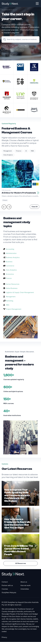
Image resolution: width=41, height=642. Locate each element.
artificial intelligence (10, 46)
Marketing (9, 301)
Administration (11, 253)
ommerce (10, 266)
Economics (10, 274)
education (19, 50)
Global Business (11, 288)
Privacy (4, 637)
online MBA (24, 46)
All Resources (20, 563)
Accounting (10, 249)
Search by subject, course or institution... (23, 39)
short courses (8, 50)
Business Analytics (13, 257)
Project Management (13, 309)
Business (9, 262)
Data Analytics (8, 155)
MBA (32, 151)
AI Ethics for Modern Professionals (19, 193)
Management (7, 151)
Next (9, 207)
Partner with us (7, 585)
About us (23, 582)
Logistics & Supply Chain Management (20, 292)
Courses (5, 589)
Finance (18, 151)
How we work (25, 585)
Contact (5, 582)
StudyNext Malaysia (9, 592)
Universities (24, 589)
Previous (4, 207)
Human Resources (12, 284)
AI (26, 151)
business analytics (9, 54)
